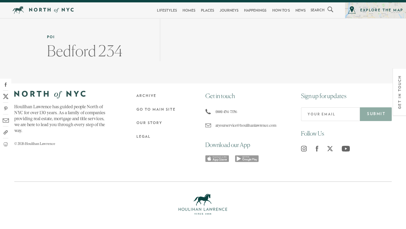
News (300, 10)
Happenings (255, 10)
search (318, 10)
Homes (188, 10)
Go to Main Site (156, 109)
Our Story (149, 123)
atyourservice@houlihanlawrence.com (244, 125)
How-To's (281, 10)
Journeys (229, 10)
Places (207, 10)
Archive (146, 96)
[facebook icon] (317, 148)
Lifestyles (167, 10)
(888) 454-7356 (226, 111)
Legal (143, 136)
